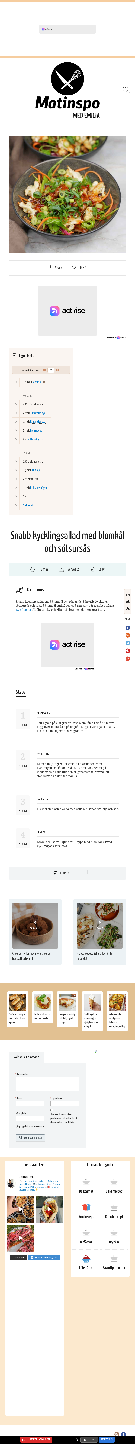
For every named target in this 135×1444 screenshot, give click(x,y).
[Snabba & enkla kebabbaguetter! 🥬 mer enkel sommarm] (20, 1238)
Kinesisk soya (38, 421)
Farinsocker (36, 430)
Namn (19, 1098)
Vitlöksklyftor (36, 439)
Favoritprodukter (114, 1268)
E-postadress (57, 1098)
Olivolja (36, 470)
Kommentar (22, 1074)
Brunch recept (114, 1217)
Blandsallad (36, 461)
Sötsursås (28, 505)
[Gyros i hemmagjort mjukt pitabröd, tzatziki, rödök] (49, 1209)
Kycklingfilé (36, 404)
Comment (65, 873)
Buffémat (86, 1242)
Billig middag (114, 1191)
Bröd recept (86, 1217)
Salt (25, 496)
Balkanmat (86, 1191)
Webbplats (21, 1113)
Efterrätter (86, 1268)
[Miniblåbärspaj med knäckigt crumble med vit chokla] (20, 1209)
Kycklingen (23, 609)
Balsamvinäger (38, 488)
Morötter (33, 479)
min (92, 1439)
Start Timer (107, 1439)
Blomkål (36, 382)
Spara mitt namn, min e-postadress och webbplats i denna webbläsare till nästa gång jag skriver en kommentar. (46, 1120)
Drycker (114, 1242)
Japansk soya (38, 413)
